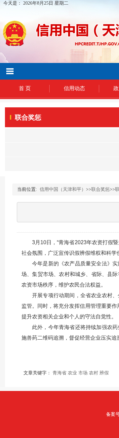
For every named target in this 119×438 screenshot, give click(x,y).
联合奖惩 (100, 189)
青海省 (59, 372)
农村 (93, 372)
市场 (83, 372)
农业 (72, 372)
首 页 (25, 88)
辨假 (104, 372)
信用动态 (74, 88)
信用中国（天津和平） (63, 189)
